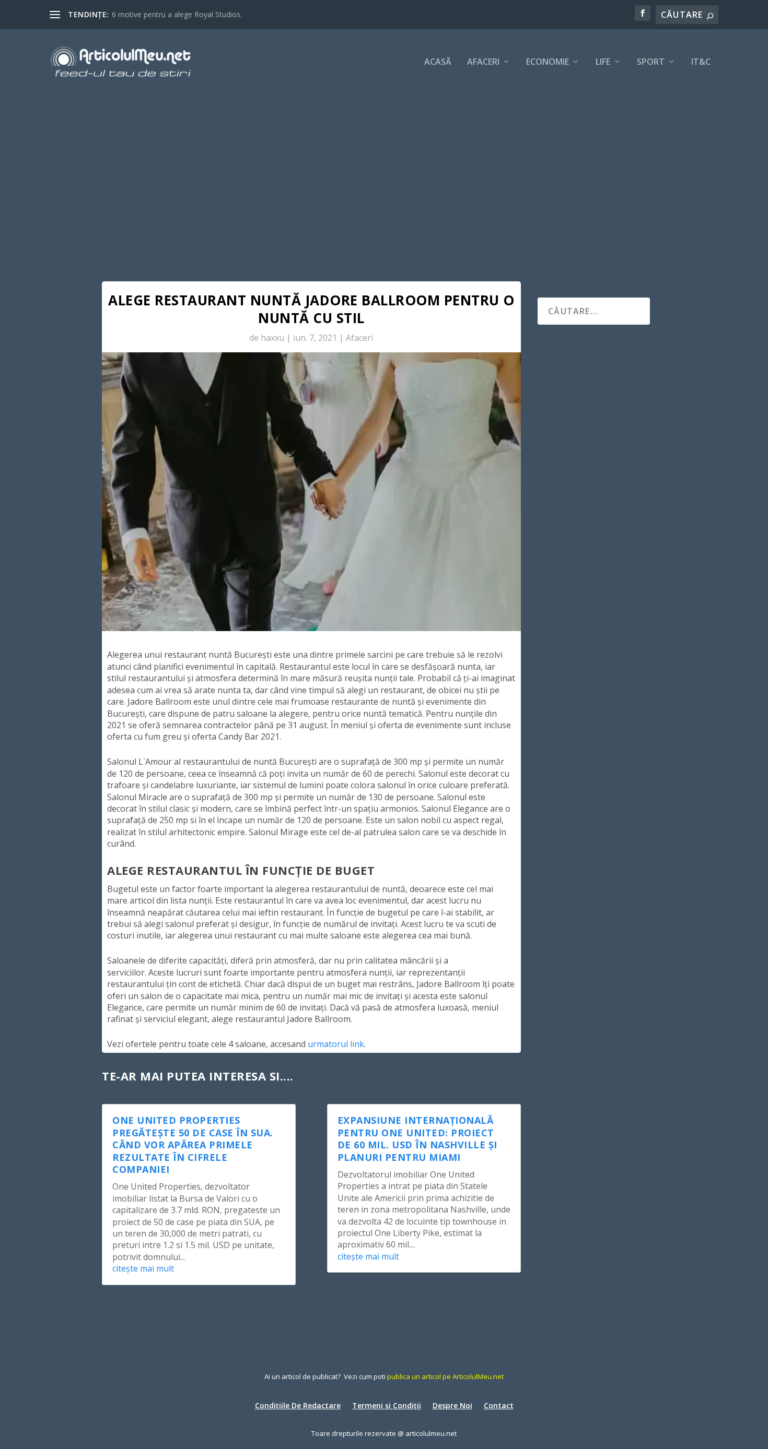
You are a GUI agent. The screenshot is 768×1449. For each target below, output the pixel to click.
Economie (547, 62)
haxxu (272, 337)
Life (603, 62)
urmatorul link (336, 1044)
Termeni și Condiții (386, 1404)
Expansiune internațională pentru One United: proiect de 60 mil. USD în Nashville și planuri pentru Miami (417, 1138)
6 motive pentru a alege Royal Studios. (177, 14)
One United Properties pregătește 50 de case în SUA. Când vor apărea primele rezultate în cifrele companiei (192, 1144)
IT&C (701, 62)
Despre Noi (452, 1404)
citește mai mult (143, 1268)
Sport (651, 62)
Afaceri (483, 62)
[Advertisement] (384, 172)
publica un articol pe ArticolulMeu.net (445, 1376)
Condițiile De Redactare (298, 1404)
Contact (499, 1404)
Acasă (437, 62)
